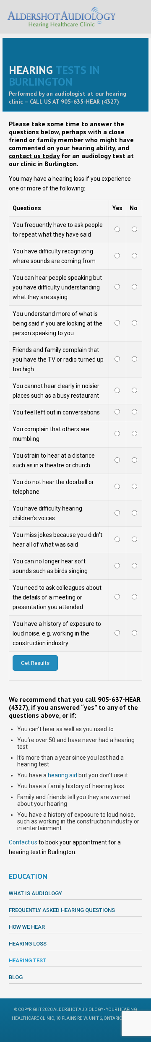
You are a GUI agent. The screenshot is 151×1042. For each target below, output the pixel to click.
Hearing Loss (28, 943)
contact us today (34, 155)
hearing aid (62, 775)
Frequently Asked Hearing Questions (62, 910)
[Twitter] (81, 1031)
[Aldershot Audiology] (61, 16)
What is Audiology (35, 893)
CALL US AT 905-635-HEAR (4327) (74, 101)
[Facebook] (69, 1031)
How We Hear (27, 927)
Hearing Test (27, 960)
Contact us (24, 842)
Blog (16, 977)
